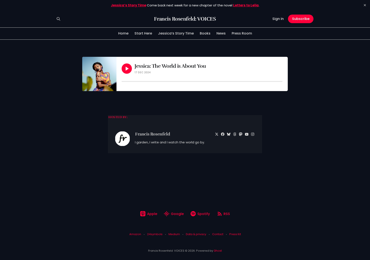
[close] (364, 5)
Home (123, 33)
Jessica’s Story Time (176, 33)
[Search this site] (58, 19)
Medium (174, 234)
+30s (164, 72)
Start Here (143, 33)
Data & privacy (196, 234)
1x (171, 72)
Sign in (278, 18)
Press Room (242, 33)
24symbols (155, 234)
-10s (156, 72)
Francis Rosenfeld (152, 134)
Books (205, 33)
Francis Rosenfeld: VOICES (185, 18)
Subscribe (301, 18)
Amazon (135, 234)
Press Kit (235, 234)
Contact (217, 234)
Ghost (218, 251)
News (221, 33)
